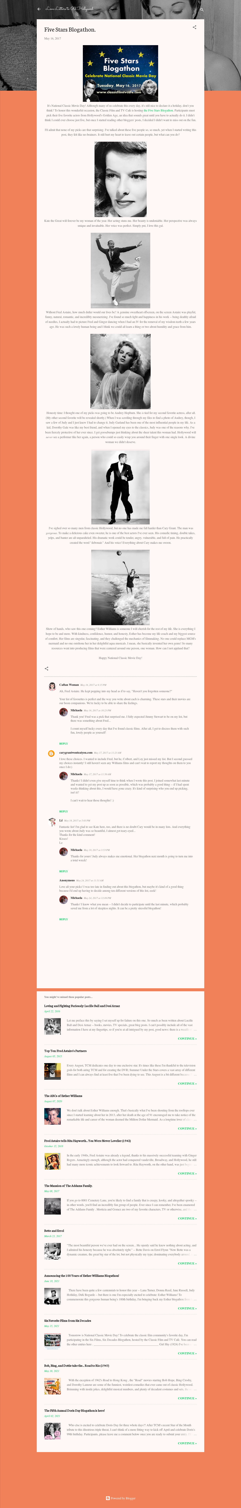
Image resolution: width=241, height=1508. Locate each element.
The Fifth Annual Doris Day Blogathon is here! (74, 1410)
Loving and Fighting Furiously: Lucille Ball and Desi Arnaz (82, 1005)
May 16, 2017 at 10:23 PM (97, 710)
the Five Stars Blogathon (158, 110)
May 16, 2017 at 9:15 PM (93, 685)
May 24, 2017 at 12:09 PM (97, 898)
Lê (61, 820)
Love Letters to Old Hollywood (69, 9)
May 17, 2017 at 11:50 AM (97, 774)
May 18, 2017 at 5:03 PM (77, 820)
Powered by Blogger (122, 1498)
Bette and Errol (54, 1230)
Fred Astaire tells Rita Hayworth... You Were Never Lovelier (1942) (87, 1140)
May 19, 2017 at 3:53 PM (97, 850)
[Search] (202, 10)
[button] (194, 28)
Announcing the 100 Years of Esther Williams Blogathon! (81, 1275)
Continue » (187, 1038)
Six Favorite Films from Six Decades (67, 1320)
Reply (63, 743)
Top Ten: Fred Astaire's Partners (65, 1050)
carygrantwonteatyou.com (75, 752)
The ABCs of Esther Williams (63, 1095)
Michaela (76, 710)
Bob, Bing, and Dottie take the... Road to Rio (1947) (76, 1365)
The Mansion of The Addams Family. (68, 1185)
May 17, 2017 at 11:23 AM (107, 752)
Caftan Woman (69, 684)
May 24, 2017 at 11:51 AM (90, 880)
